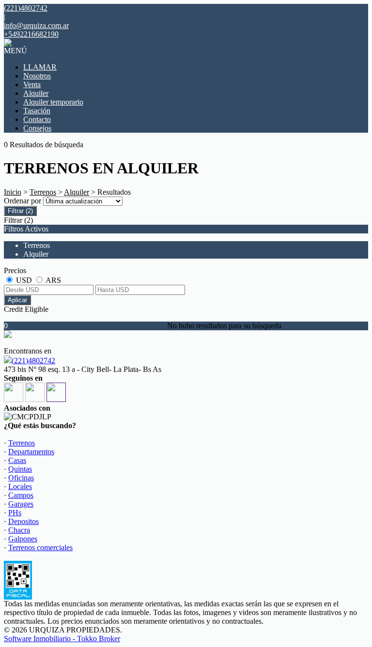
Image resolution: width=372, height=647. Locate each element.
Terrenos (43, 192)
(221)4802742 (33, 360)
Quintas (20, 469)
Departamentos (31, 451)
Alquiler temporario (53, 102)
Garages (20, 504)
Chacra (19, 530)
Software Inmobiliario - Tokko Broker (62, 638)
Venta (32, 84)
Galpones (22, 539)
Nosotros (37, 76)
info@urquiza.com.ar (36, 25)
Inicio (12, 192)
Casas (17, 460)
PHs (14, 512)
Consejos (37, 128)
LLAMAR (40, 67)
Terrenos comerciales (40, 547)
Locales (20, 486)
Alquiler (35, 93)
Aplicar (17, 300)
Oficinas (21, 478)
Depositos (23, 521)
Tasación (36, 111)
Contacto (37, 119)
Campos (20, 495)
